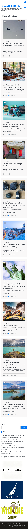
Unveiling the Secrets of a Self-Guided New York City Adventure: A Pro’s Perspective (14, 286)
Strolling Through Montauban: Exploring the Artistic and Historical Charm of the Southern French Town (12, 447)
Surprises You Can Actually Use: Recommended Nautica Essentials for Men (13, 46)
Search (3, 424)
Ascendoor (22, 525)
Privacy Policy (22, 523)
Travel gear (6, 41)
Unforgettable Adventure (10, 325)
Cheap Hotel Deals (10, 6)
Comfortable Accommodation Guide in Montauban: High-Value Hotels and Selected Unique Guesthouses (12, 441)
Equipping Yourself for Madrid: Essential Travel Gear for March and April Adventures (14, 205)
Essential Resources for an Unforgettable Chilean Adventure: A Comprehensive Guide (14, 365)
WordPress (16, 526)
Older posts (6, 419)
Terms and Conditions (7, 525)
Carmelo (6, 56)
